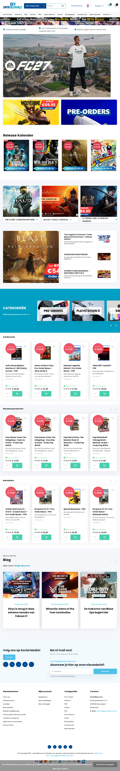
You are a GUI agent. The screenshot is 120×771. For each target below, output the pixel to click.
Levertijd (6, 704)
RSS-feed (98, 753)
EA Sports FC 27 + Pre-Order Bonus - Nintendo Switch (103, 512)
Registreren (43, 697)
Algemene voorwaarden (12, 721)
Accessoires (82, 14)
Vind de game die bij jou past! (14, 714)
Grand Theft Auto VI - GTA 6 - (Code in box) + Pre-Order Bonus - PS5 (16, 512)
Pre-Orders (7, 14)
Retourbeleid (8, 707)
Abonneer (105, 671)
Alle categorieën (32, 6)
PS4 (39, 14)
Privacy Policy (8, 725)
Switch (33, 14)
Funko (60, 14)
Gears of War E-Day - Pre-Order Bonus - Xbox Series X (44, 368)
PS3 (115, 14)
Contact (9, 657)
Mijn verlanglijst (44, 704)
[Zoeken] (63, 6)
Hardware (107, 14)
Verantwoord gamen (11, 718)
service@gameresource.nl (63, 661)
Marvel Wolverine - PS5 (74, 509)
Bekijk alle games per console (15, 314)
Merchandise (95, 14)
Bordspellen (70, 14)
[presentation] (1, 156)
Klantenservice (77, 6)
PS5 (25, 14)
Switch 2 (18, 14)
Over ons (6, 697)
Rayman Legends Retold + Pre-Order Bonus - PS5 (72, 368)
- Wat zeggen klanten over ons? (60, 755)
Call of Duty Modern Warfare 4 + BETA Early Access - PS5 (16, 368)
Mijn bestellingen (45, 700)
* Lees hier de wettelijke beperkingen (62, 676)
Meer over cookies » (60, 769)
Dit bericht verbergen (105, 764)
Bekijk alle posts (22, 565)
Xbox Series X (49, 14)
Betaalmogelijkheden (11, 711)
